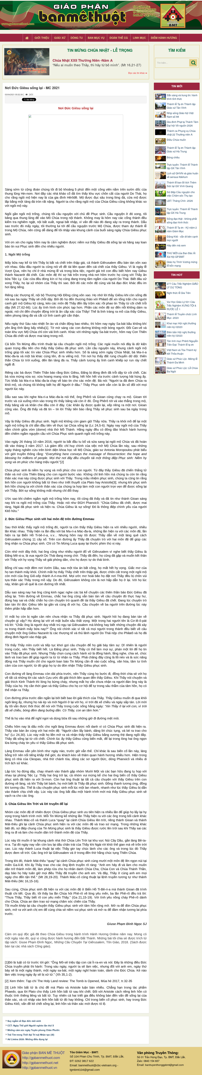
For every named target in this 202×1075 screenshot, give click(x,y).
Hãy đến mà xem (176, 245)
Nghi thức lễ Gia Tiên (179, 293)
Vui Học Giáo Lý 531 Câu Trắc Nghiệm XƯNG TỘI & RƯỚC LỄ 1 (181, 305)
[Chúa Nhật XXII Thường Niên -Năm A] (26, 61)
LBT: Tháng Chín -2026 (180, 201)
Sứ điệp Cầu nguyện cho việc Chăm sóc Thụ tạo (181, 193)
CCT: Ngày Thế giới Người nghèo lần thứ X (30, 1025)
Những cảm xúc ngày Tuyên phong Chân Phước (33, 1030)
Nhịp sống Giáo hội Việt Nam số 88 (180, 114)
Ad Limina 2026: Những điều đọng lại (27, 1039)
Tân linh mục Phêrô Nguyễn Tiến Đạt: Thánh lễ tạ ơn (182, 342)
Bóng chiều (173, 157)
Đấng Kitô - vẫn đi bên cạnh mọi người (182, 238)
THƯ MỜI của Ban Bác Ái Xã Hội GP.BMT (181, 255)
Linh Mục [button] (139, 38)
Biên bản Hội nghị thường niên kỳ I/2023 (181, 334)
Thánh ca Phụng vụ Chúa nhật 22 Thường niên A (181, 132)
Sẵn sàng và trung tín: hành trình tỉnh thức (182, 97)
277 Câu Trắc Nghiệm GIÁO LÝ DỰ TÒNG (182, 285)
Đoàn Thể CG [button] (119, 38)
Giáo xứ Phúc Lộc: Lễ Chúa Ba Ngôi (182, 369)
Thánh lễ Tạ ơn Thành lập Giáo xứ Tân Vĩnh (181, 105)
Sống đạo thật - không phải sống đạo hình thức (182, 220)
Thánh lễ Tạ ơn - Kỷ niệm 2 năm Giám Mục (182, 229)
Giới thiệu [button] (42, 38)
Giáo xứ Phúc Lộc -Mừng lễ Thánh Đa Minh (182, 360)
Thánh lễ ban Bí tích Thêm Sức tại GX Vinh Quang (181, 184)
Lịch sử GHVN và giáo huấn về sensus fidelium (182, 175)
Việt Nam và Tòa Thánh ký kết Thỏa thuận (181, 351)
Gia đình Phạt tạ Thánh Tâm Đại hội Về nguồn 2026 (182, 123)
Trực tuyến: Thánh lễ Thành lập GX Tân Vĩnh (182, 166)
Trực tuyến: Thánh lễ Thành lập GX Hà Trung (182, 211)
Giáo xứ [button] (59, 38)
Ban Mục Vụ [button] (96, 38)
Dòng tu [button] (77, 38)
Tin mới (176, 86)
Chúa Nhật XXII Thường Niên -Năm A (83, 60)
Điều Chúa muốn (176, 139)
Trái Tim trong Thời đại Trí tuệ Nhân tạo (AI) (30, 1034)
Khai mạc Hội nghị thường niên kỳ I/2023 (181, 325)
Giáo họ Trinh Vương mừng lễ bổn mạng (182, 263)
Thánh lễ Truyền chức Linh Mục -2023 (182, 316)
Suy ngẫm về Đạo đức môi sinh (24, 1020)
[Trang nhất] (27, 38)
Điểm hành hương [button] (164, 38)
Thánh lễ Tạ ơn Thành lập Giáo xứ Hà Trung (181, 149)
